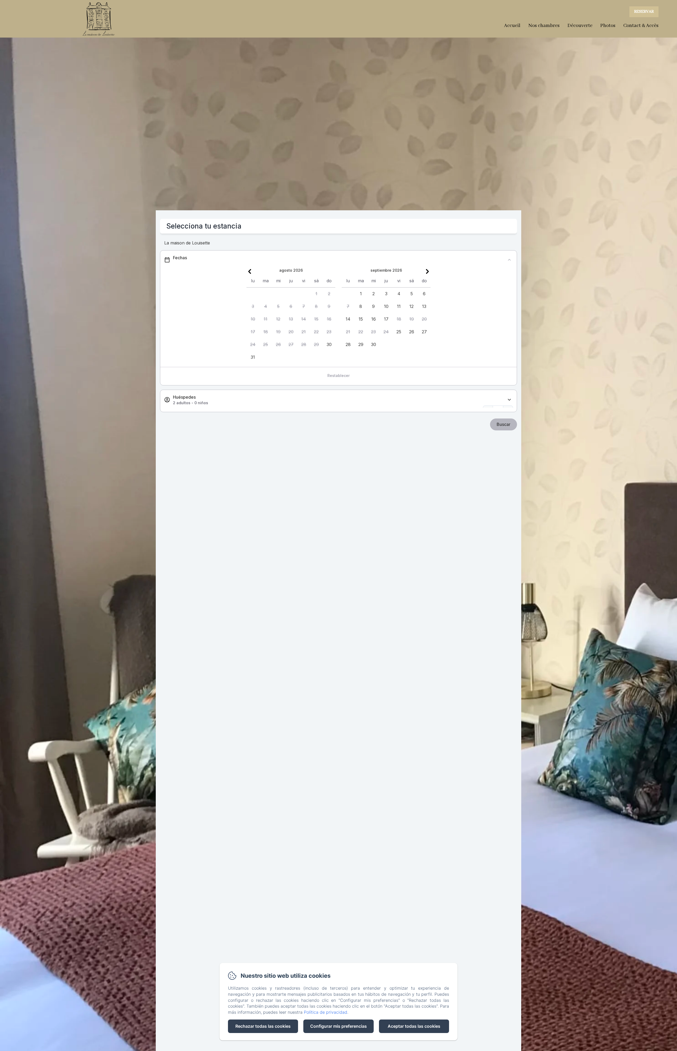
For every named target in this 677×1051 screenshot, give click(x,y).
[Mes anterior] (249, 271)
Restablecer (338, 375)
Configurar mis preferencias (338, 1026)
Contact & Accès (640, 25)
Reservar (644, 11)
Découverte (580, 25)
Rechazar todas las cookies (263, 1026)
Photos (607, 25)
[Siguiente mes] (427, 271)
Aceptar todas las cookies (414, 1026)
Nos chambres (544, 25)
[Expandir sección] (509, 400)
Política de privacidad (325, 1012)
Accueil (512, 25)
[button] (316, 294)
